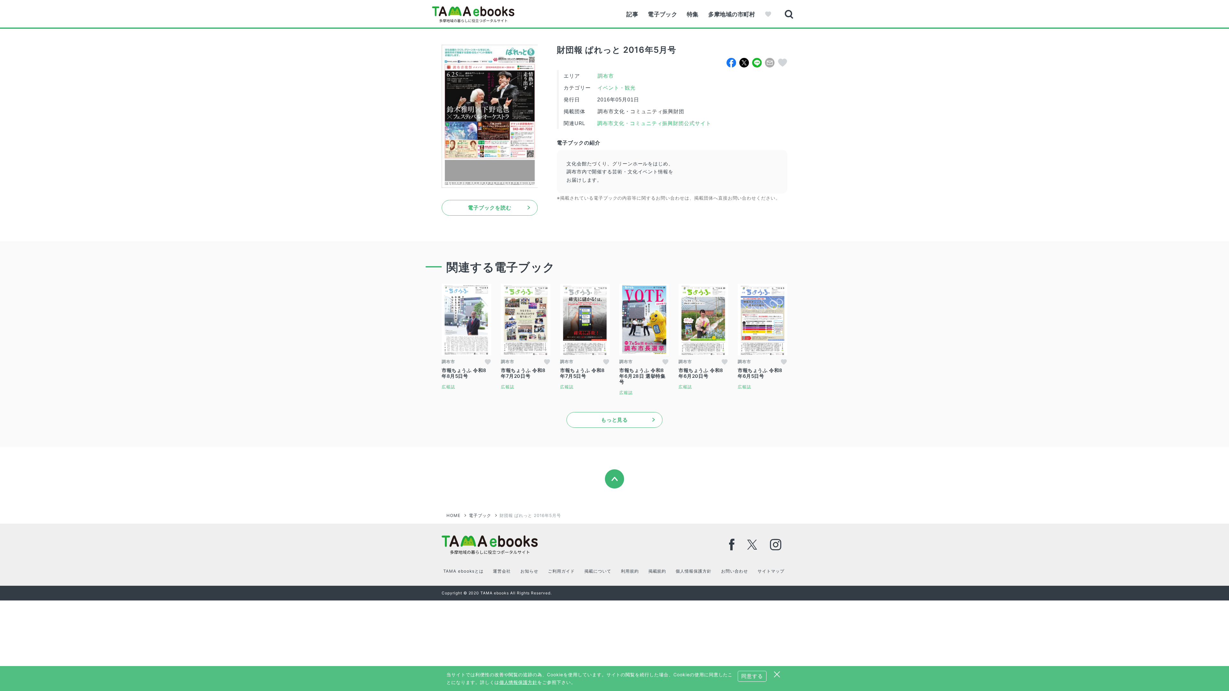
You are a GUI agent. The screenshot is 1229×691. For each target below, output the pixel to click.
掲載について (597, 571)
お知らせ (529, 571)
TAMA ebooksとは (463, 571)
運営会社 (502, 571)
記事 (632, 14)
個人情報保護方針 (693, 571)
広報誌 (448, 386)
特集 (693, 14)
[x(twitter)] (752, 544)
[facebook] (732, 544)
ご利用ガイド (561, 571)
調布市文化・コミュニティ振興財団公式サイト (653, 123)
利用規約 (630, 571)
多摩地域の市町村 (731, 14)
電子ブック (662, 14)
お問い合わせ (734, 571)
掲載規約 (657, 571)
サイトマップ (771, 571)
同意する (752, 676)
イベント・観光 (617, 88)
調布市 (606, 76)
